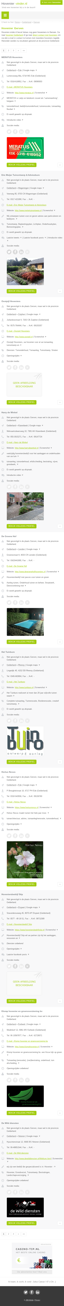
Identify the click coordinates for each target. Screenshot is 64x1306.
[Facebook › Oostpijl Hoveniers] (15, 367)
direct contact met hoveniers (45, 35)
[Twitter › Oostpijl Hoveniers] (9, 367)
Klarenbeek (23, 425)
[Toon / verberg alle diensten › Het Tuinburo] (35, 702)
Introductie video (15, 120)
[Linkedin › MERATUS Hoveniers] (21, 131)
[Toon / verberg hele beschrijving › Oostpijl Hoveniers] (35, 344)
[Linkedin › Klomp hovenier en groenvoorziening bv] (21, 1080)
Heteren (21, 1136)
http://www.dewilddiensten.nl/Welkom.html (33, 1158)
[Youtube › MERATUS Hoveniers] (27, 131)
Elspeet (21, 907)
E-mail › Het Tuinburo (16, 682)
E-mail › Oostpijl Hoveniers (18, 331)
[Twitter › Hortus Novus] (9, 835)
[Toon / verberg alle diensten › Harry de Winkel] (35, 463)
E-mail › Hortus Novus (16, 802)
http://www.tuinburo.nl (24, 687)
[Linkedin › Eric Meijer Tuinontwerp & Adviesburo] (21, 252)
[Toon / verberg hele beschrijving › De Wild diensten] (35, 1166)
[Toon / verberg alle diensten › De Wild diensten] (35, 1174)
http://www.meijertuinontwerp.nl (28, 210)
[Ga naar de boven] (60, 165)
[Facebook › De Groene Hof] (15, 602)
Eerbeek (21, 1024)
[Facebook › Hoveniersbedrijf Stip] (15, 966)
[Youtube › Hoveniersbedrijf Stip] (27, 966)
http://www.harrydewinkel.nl (26, 448)
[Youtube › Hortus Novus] (27, 835)
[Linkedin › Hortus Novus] (21, 835)
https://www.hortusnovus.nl (26, 807)
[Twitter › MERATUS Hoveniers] (9, 131)
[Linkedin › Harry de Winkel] (21, 486)
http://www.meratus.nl (24, 93)
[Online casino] (32, 1244)
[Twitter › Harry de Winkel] (9, 486)
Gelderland (11, 70)
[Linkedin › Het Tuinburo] (21, 720)
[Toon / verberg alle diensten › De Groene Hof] (35, 584)
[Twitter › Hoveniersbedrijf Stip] (9, 966)
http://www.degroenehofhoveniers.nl (30, 572)
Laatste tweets (14, 238)
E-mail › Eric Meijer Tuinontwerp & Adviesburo (26, 205)
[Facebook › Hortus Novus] (15, 835)
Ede (20, 70)
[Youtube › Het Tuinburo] (27, 720)
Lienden (21, 549)
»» (24, 50)
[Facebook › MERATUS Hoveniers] (15, 131)
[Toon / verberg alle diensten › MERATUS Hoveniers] (35, 108)
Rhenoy (21, 665)
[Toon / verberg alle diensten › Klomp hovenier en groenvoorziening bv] (35, 1062)
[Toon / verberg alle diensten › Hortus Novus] (35, 818)
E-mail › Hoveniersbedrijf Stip (19, 924)
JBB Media (29, 1300)
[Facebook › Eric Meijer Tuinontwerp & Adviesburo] (15, 252)
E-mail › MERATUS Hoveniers (20, 87)
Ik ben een (51, 2)
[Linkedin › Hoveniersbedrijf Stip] (21, 966)
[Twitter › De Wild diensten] (9, 1192)
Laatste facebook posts (35, 238)
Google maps (30, 70)
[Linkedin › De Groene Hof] (21, 602)
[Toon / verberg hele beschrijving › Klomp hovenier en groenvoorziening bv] (35, 1054)
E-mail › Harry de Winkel (17, 442)
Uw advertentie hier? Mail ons (32, 1272)
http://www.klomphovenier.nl (27, 1047)
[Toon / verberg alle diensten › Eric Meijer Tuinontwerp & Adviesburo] (35, 225)
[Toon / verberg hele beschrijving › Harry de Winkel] (35, 455)
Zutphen (21, 314)
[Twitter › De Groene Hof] (9, 602)
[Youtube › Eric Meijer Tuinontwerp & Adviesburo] (27, 252)
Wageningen (23, 188)
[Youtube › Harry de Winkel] (27, 486)
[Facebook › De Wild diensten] (15, 1192)
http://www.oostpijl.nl (24, 337)
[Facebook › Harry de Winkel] (15, 486)
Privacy (37, 1300)
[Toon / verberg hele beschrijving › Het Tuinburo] (35, 694)
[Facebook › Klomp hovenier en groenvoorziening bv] (15, 1080)
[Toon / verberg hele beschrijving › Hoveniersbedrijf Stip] (35, 937)
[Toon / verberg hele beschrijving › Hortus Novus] (35, 813)
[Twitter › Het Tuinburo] (9, 720)
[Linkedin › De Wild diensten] (21, 1192)
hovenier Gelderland (14, 35)
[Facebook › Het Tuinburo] (15, 720)
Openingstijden (14, 356)
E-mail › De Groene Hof (17, 566)
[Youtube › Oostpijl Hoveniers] (27, 367)
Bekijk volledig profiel (21, 165)
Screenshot (41, 93)
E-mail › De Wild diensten (18, 1153)
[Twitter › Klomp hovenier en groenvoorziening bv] (9, 1080)
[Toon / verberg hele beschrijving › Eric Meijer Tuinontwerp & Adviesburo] (35, 217)
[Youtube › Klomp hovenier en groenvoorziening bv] (27, 1080)
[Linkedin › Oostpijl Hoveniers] (21, 367)
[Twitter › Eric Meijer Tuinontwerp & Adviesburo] (9, 252)
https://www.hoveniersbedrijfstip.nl (29, 930)
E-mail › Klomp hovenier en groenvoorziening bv (27, 1041)
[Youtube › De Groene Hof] (27, 602)
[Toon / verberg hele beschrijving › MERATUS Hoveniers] (35, 100)
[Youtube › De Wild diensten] (27, 1192)
